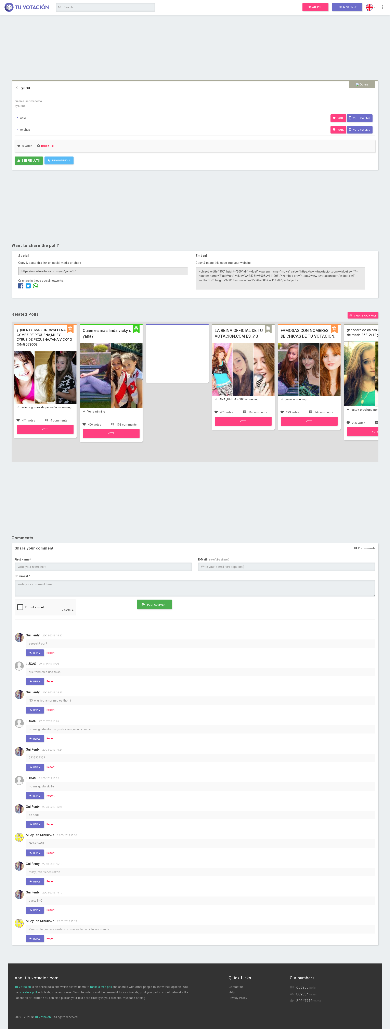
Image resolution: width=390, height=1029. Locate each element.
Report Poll (47, 145)
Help (232, 992)
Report (50, 652)
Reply (36, 653)
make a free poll (101, 987)
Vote (340, 117)
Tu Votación (23, 987)
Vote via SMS (361, 117)
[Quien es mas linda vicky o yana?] (111, 437)
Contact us (236, 987)
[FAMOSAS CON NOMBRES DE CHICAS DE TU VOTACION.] (309, 424)
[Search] (60, 7)
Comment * (22, 576)
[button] (371, 7)
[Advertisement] (195, 47)
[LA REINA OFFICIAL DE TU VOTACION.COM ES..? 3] (243, 424)
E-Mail (213, 559)
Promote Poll (60, 160)
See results (30, 160)
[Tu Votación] (27, 7)
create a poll (28, 992)
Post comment (157, 604)
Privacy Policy (238, 998)
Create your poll (364, 315)
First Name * (23, 559)
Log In (347, 7)
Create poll (315, 7)
